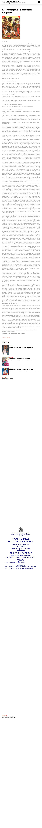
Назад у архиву (6, 337)
